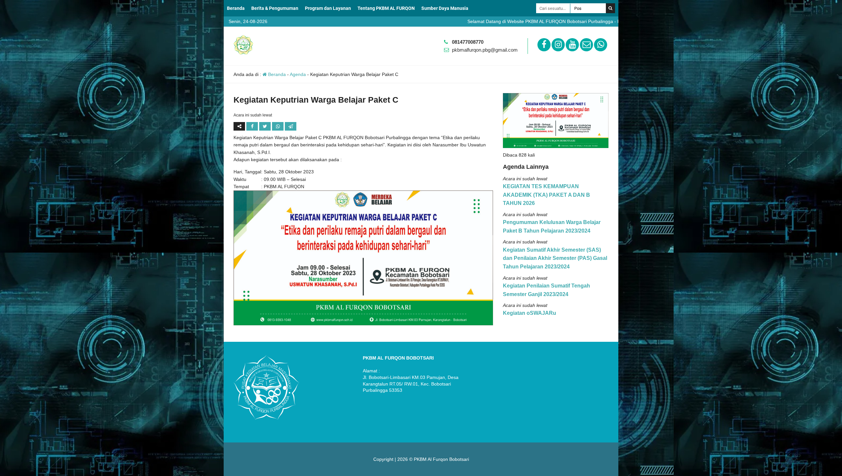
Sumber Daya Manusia (444, 8)
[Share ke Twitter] (265, 126)
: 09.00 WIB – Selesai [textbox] (283, 179)
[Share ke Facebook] (252, 126)
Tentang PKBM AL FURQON (386, 8)
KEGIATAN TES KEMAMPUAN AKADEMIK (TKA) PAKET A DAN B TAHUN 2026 (546, 195)
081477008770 (467, 42)
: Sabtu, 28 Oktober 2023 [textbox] (287, 171)
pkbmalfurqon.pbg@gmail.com (485, 50)
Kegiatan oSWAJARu (529, 313)
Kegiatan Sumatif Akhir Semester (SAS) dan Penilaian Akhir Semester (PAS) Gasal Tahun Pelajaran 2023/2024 (555, 258)
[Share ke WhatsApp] (278, 126)
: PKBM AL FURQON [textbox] (282, 186)
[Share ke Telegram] (290, 126)
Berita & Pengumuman (274, 8)
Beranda (236, 8)
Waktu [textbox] (240, 179)
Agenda (298, 74)
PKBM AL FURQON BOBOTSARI (398, 358)
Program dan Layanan (328, 8)
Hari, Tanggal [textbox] (247, 171)
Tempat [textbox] (241, 186)
